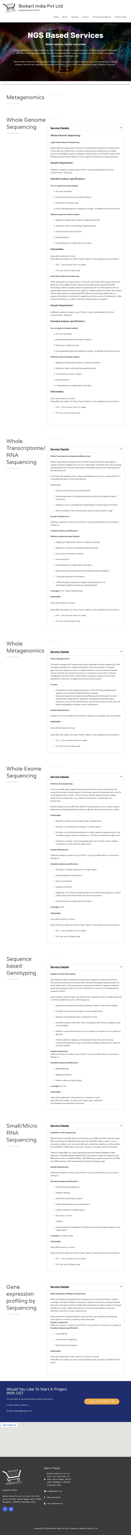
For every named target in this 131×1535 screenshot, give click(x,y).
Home (56, 17)
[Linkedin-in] (11, 1509)
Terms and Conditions (101, 17)
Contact (85, 17)
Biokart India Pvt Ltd (41, 6)
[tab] (86, 128)
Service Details (59, 128)
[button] (101, 1401)
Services (74, 17)
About (65, 17)
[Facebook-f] (5, 1509)
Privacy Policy (121, 17)
